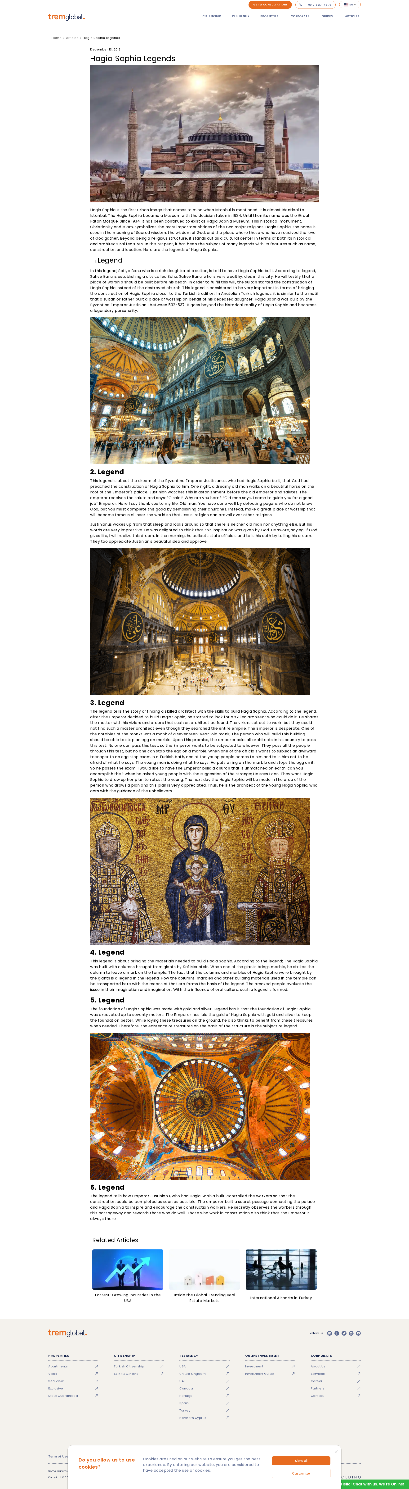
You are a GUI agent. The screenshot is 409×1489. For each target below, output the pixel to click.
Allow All (301, 1460)
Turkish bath (172, 757)
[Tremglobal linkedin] (329, 1333)
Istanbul (223, 210)
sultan (201, 270)
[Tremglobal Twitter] (344, 1333)
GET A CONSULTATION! (270, 4)
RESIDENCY (241, 16)
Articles (352, 16)
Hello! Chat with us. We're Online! (372, 1484)
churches (217, 509)
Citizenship (211, 16)
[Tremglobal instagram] (351, 1333)
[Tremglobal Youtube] (358, 1333)
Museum (172, 215)
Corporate (300, 16)
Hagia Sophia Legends (101, 38)
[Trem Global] (67, 1333)
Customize (301, 1473)
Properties (269, 16)
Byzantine (100, 305)
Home (57, 38)
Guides (327, 16)
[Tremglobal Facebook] (336, 1333)
